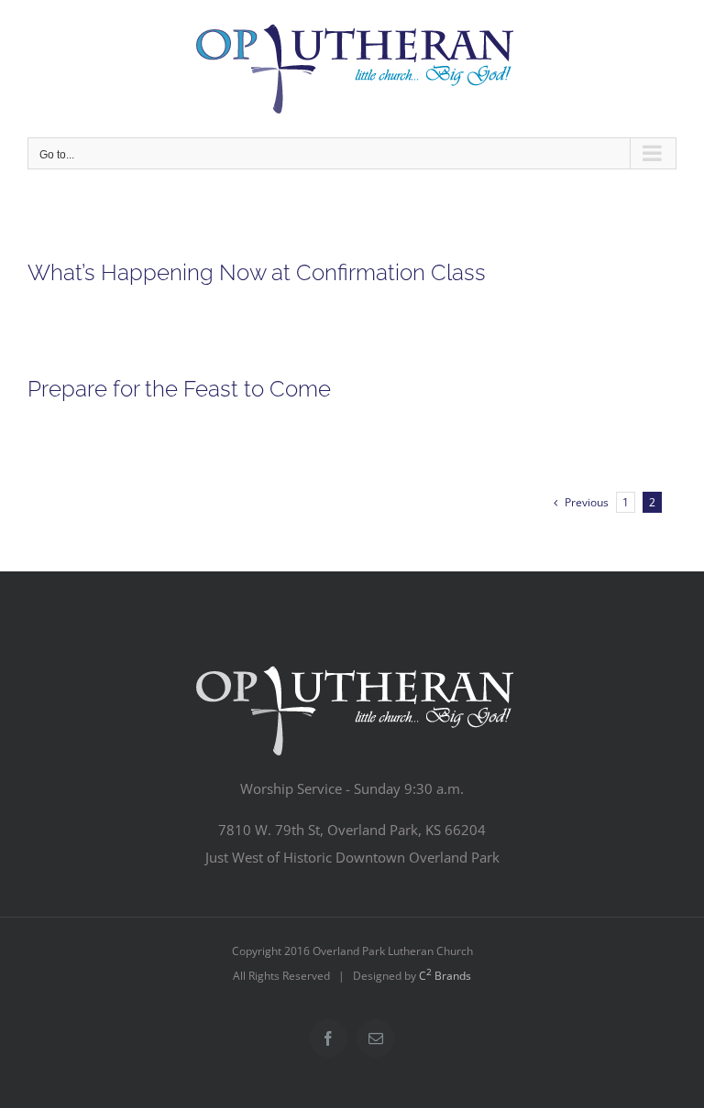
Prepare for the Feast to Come (179, 388)
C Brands (445, 975)
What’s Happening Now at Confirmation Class (257, 272)
